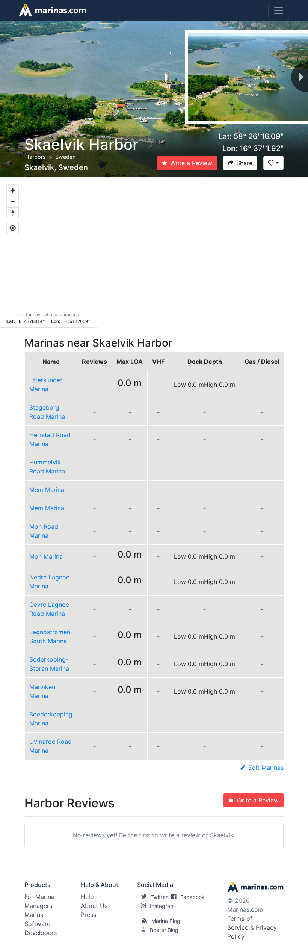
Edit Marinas (266, 767)
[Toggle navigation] (278, 10)
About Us (94, 905)
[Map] (154, 253)
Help (87, 896)
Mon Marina (46, 556)
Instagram (162, 906)
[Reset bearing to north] (12, 213)
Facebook (192, 897)
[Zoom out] (12, 201)
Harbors (35, 157)
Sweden (65, 157)
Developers (40, 932)
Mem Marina (46, 489)
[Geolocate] (12, 228)
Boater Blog (164, 930)
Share (244, 163)
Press (88, 914)
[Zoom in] (12, 190)
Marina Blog (165, 921)
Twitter (159, 897)
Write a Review (191, 163)
